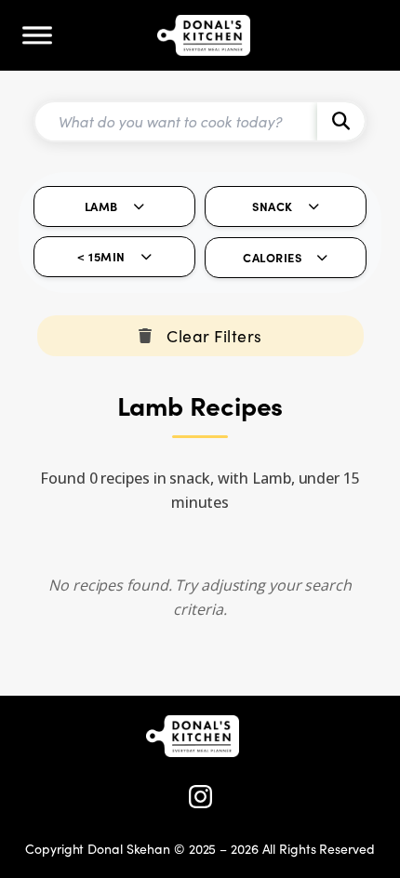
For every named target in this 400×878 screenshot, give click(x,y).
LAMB (101, 206)
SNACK (272, 206)
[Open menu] (37, 35)
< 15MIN (101, 256)
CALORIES (272, 257)
